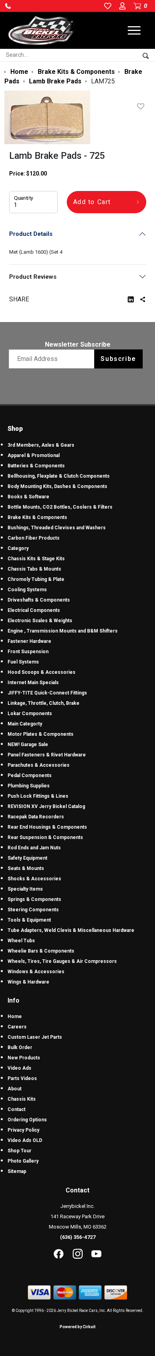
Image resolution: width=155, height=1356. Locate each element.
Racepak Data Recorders (36, 817)
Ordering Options (27, 1120)
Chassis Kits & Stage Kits (36, 558)
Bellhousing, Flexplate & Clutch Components (59, 476)
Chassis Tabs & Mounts (34, 569)
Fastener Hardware (29, 641)
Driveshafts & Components (39, 600)
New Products (24, 1058)
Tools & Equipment (29, 920)
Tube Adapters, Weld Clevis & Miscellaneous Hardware (71, 930)
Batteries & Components (36, 466)
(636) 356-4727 (77, 1237)
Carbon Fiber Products (34, 538)
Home (15, 1016)
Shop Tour (19, 1150)
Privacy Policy (23, 1130)
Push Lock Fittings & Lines (38, 796)
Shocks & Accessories (34, 878)
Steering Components (33, 909)
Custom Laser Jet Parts (35, 1037)
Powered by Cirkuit (77, 1327)
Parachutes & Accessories (39, 765)
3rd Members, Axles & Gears (41, 445)
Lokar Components (30, 713)
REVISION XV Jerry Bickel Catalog (46, 806)
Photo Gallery (23, 1161)
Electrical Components (34, 610)
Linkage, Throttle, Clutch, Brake (43, 703)
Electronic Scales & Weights (40, 620)
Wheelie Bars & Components (41, 951)
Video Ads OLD (25, 1140)
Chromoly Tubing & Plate (36, 579)
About (14, 1089)
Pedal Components (30, 775)
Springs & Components (34, 899)
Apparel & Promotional (34, 455)
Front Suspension (28, 651)
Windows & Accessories (36, 971)
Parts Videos (22, 1078)
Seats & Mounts (26, 868)
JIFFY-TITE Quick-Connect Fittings (47, 693)
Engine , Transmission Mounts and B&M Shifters (63, 631)
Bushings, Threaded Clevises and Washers (57, 527)
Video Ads (19, 1068)
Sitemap (17, 1171)
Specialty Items (25, 889)
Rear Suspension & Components (45, 837)
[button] (8, 6)
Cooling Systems (27, 589)
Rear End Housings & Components (47, 827)
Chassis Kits (22, 1099)
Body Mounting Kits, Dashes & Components (57, 486)
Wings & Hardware (28, 982)
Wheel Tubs (21, 940)
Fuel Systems (23, 662)
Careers (17, 1027)
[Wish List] (142, 106)
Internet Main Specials (33, 682)
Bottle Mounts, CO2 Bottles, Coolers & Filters (60, 507)
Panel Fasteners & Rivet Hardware (47, 755)
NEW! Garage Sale (28, 744)
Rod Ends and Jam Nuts (34, 848)
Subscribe (118, 359)
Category (18, 548)
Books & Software (28, 497)
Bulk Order (20, 1047)
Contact (16, 1109)
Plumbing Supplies (29, 786)
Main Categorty (25, 724)
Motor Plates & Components (41, 734)
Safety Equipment (27, 858)
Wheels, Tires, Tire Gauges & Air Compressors (62, 961)
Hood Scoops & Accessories (42, 672)
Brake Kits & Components (37, 517)
